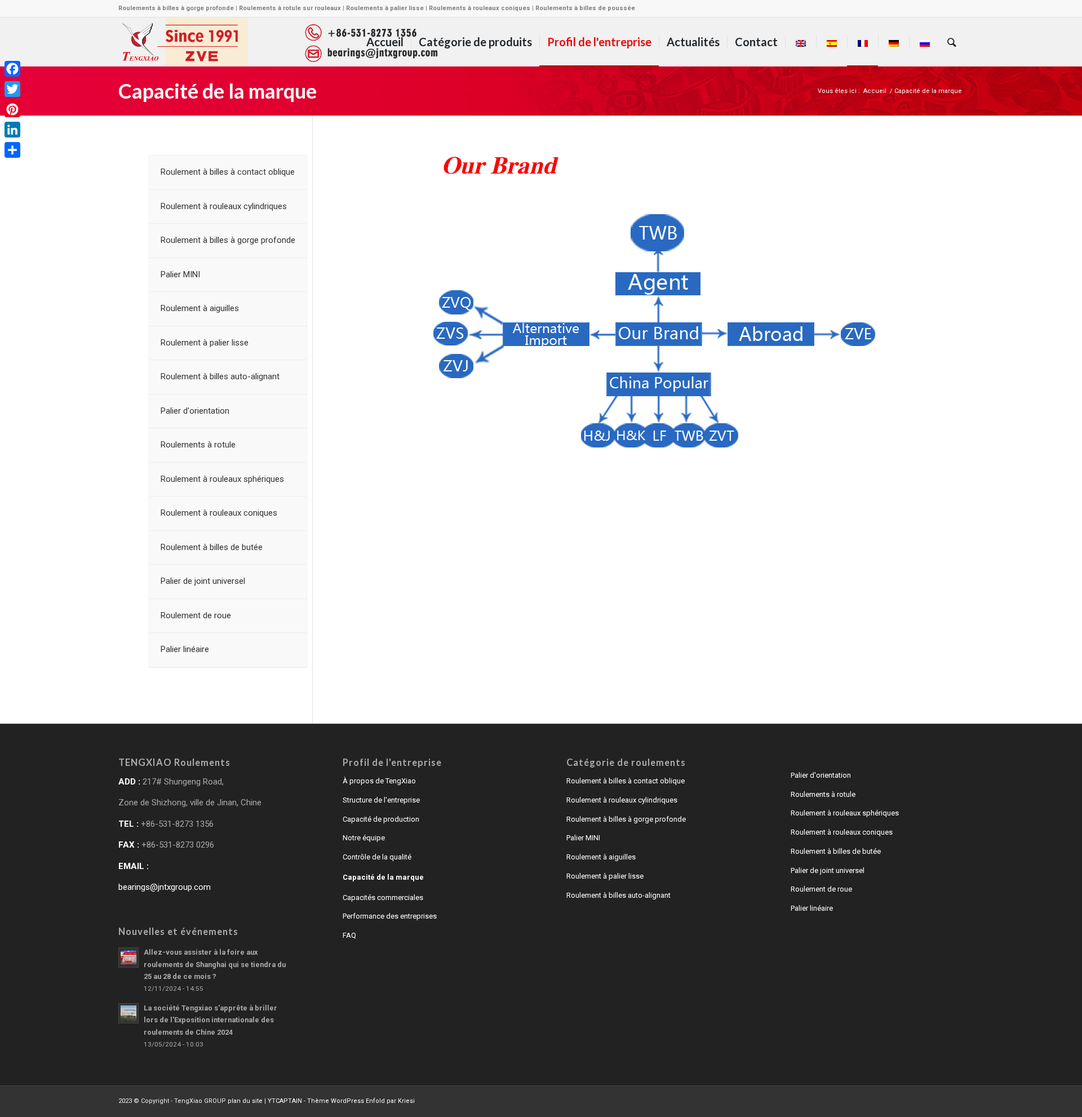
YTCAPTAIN (285, 1101)
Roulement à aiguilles (601, 857)
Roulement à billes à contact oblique (625, 781)
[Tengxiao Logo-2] (279, 41)
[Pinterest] (12, 109)
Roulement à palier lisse (605, 876)
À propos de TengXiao (379, 781)
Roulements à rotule (823, 794)
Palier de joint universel (827, 870)
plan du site (245, 1101)
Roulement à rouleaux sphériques (845, 813)
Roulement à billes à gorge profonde (626, 819)
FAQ (349, 935)
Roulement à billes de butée (836, 851)
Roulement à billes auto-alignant (618, 895)
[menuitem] (385, 41)
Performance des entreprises (390, 916)
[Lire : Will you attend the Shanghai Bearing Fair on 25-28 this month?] (128, 957)
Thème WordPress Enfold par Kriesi (361, 1101)
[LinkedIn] (12, 129)
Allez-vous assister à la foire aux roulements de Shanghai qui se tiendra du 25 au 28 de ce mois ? (215, 964)
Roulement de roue (821, 889)
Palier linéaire (812, 908)
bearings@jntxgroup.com (164, 887)
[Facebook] (12, 69)
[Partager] (12, 150)
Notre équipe (364, 838)
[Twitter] (12, 89)
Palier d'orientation (821, 775)
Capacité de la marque (217, 90)
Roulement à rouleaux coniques (842, 832)
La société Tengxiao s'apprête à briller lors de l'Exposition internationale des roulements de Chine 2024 (210, 1020)
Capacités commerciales (383, 897)
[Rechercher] (952, 41)
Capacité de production (381, 819)
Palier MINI (583, 838)
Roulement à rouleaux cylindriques (621, 800)
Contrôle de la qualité (377, 857)
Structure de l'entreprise (381, 800)
